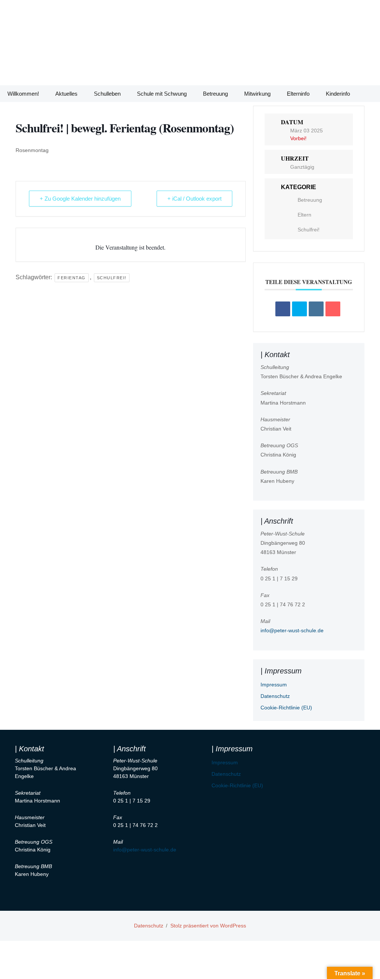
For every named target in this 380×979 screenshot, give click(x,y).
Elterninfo (298, 93)
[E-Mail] (332, 308)
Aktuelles (66, 93)
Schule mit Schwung (162, 93)
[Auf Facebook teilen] (282, 308)
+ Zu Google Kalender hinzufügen (80, 198)
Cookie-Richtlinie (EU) (286, 708)
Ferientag (72, 278)
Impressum (274, 685)
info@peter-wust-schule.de (292, 630)
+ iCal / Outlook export (194, 198)
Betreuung (215, 93)
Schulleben (107, 93)
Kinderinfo (338, 93)
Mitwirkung (257, 93)
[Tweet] (299, 308)
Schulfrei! (112, 278)
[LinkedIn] (316, 308)
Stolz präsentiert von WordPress (208, 926)
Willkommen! (23, 93)
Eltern (304, 215)
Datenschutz (275, 696)
